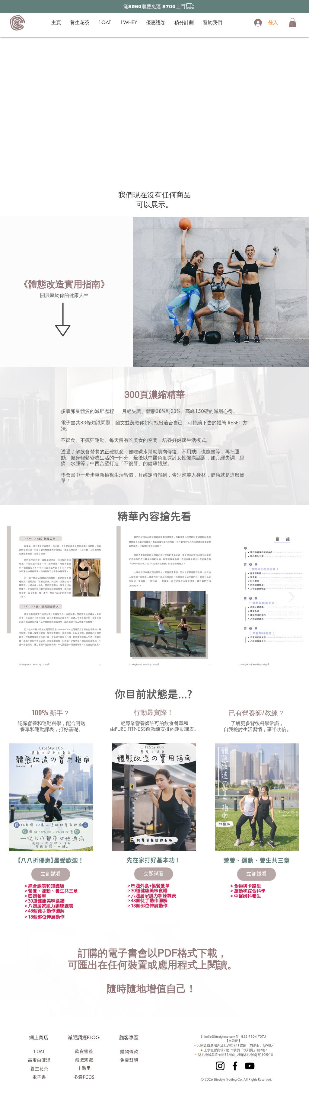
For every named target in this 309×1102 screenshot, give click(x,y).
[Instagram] (220, 1066)
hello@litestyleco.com (219, 1036)
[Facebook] (235, 1066)
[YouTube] (250, 1066)
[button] (292, 22)
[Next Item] (291, 597)
